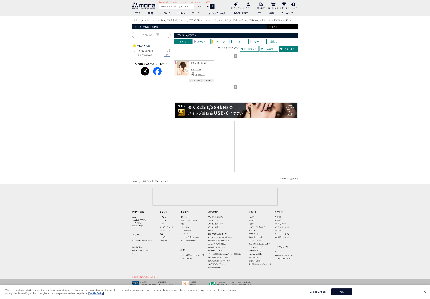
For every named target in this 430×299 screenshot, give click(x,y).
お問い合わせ (254, 257)
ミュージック (195, 81)
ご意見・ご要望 (254, 261)
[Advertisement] (205, 146)
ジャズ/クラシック (216, 13)
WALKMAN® (137, 247)
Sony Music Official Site (284, 255)
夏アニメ (266, 20)
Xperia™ (135, 254)
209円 (208, 80)
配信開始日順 (250, 49)
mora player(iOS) (255, 254)
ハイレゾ (165, 13)
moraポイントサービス (217, 247)
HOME (135, 181)
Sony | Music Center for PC (142, 240)
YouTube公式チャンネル (190, 237)
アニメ (195, 13)
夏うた (289, 20)
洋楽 (259, 13)
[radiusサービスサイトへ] (236, 110)
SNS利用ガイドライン (283, 237)
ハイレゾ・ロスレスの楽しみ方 (220, 237)
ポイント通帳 (213, 227)
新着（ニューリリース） (190, 220)
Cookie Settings (214, 267)
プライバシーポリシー (283, 234)
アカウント (253, 224)
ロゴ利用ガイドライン (216, 264)
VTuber (254, 20)
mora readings (137, 226)
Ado (163, 20)
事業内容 (278, 220)
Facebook (184, 234)
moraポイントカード (216, 251)
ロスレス (181, 13)
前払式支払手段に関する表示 (219, 261)
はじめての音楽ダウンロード (219, 234)
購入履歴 (261, 8)
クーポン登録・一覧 (215, 224)
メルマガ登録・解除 (188, 240)
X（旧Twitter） (186, 230)
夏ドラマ (278, 20)
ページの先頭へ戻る (290, 179)
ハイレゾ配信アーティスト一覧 (192, 255)
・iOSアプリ (136, 223)
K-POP (233, 20)
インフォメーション (282, 227)
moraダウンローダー (256, 247)
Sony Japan (279, 252)
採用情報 (278, 230)
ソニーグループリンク (283, 258)
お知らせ (252, 220)
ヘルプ (294, 8)
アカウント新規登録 (215, 217)
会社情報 (278, 217)
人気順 (270, 49)
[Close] (424, 291)
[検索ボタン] (212, 6)
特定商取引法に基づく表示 (218, 257)
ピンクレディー (149, 20)
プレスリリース (280, 224)
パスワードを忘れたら (257, 227)
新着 (150, 13)
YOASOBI (195, 20)
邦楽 (144, 181)
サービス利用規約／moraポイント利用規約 (224, 254)
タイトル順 (289, 49)
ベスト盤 (222, 20)
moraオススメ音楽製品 (217, 244)
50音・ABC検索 (187, 258)
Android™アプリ (255, 251)
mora (134, 217)
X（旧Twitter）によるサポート (260, 264)
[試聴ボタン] (167, 55)
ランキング (287, 13)
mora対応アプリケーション (218, 240)
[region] (215, 292)
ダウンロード (254, 234)
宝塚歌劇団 (164, 240)
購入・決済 (253, 230)
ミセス (183, 20)
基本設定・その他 (255, 237)
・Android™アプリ (139, 220)
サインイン (236, 8)
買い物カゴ (273, 8)
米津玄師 (172, 20)
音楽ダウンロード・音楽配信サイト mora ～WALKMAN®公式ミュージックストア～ (144, 6)
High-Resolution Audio (140, 250)
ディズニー (209, 20)
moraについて (213, 230)
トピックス (185, 227)
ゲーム (244, 20)
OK (341, 292)
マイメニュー (249, 8)
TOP (137, 13)
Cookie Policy (96, 293)
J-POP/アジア (241, 13)
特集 (271, 13)
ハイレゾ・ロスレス (256, 240)
